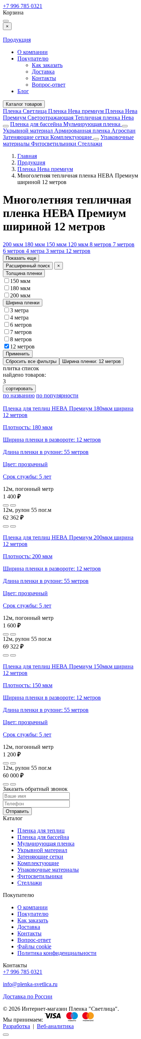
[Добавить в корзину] (13, 505)
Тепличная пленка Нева (104, 117)
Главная (27, 156)
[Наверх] (6, 1035)
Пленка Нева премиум (76, 111)
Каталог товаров (24, 104)
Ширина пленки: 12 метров (91, 361)
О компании (32, 52)
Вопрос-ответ (48, 85)
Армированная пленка (82, 131)
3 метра (56, 251)
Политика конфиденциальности (57, 953)
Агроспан (123, 131)
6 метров (14, 251)
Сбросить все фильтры (31, 361)
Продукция (17, 40)
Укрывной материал (28, 131)
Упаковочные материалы (48, 870)
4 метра (36, 251)
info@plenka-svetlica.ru (30, 984)
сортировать (19, 388)
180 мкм (35, 244)
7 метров (123, 244)
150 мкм (57, 244)
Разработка (16, 1026)
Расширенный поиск (28, 265)
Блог (23, 91)
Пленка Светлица (25, 111)
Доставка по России (27, 996)
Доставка (43, 71)
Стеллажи (90, 144)
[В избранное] (6, 505)
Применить (18, 353)
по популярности (57, 395)
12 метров (78, 251)
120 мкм (79, 244)
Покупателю (32, 58)
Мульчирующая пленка (92, 124)
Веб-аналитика (55, 1026)
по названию (19, 395)
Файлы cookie (34, 946)
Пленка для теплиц (41, 830)
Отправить (17, 811)
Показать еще (21, 258)
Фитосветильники (54, 144)
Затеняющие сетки (26, 137)
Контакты (44, 78)
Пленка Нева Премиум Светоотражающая (70, 114)
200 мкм (14, 244)
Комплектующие (71, 137)
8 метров (101, 244)
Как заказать (47, 65)
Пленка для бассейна (36, 124)
